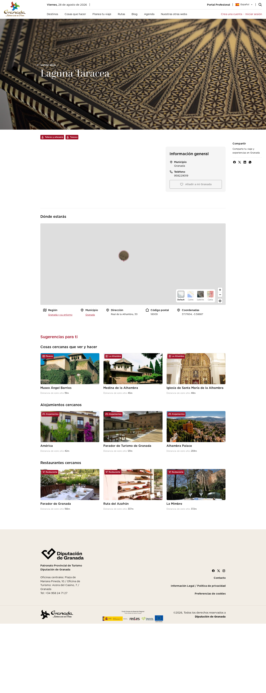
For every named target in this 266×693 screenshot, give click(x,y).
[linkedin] (245, 162)
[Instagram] (224, 571)
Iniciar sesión (253, 14)
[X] (219, 571)
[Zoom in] (220, 289)
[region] (133, 264)
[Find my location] (220, 301)
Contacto (220, 578)
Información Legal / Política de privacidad (198, 586)
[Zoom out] (220, 294)
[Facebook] (213, 571)
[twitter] (240, 162)
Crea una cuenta (231, 14)
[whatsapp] (250, 162)
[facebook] (235, 162)
